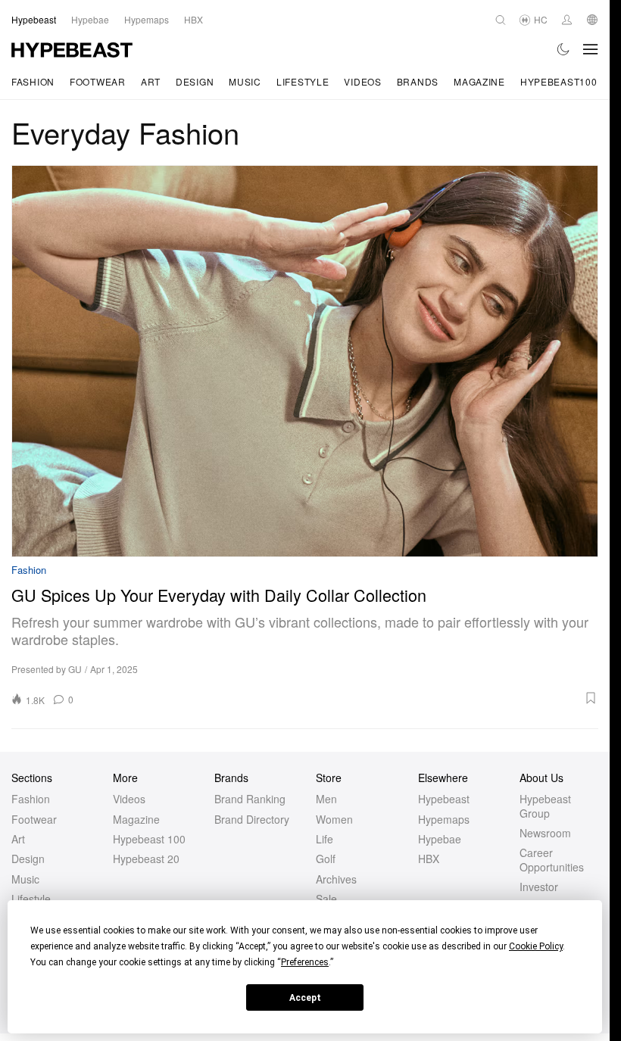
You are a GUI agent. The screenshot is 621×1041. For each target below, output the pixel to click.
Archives (336, 879)
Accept (305, 998)
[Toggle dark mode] (563, 49)
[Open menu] (590, 49)
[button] (340, 698)
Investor (539, 886)
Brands (417, 81)
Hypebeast (444, 798)
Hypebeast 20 (146, 858)
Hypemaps (444, 819)
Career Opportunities (552, 859)
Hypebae (439, 838)
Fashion (33, 81)
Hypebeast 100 (149, 838)
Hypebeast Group (545, 805)
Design (195, 81)
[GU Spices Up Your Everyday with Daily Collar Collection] (304, 360)
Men (326, 798)
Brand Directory (251, 819)
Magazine (479, 81)
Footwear (98, 81)
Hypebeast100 (559, 81)
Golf (325, 858)
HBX (428, 858)
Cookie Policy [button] (536, 946)
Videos (362, 81)
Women (334, 819)
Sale (326, 898)
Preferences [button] (305, 962)
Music (245, 81)
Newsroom (545, 832)
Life (324, 838)
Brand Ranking (250, 798)
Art (151, 81)
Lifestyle (302, 81)
